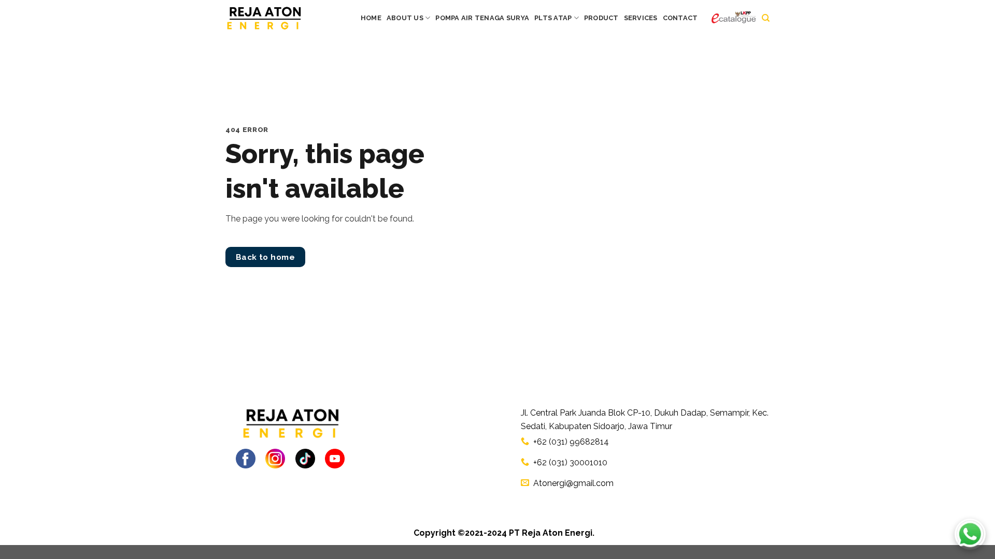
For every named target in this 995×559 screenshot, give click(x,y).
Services (641, 18)
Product (601, 18)
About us (405, 18)
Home (371, 18)
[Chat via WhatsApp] (970, 534)
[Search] (766, 18)
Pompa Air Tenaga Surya (482, 18)
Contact (680, 18)
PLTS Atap (553, 18)
